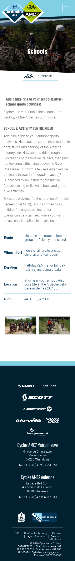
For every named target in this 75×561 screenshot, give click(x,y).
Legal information (36, 536)
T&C (17, 533)
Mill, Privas (55, 539)
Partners (56, 533)
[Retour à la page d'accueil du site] (29, 76)
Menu (66, 8)
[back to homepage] (14, 11)
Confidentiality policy (36, 533)
